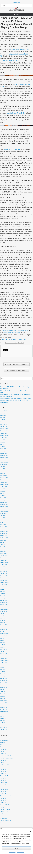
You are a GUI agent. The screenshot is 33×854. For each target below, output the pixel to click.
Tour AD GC (3, 769)
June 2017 (3, 640)
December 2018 (4, 602)
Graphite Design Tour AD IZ (15, 113)
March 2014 (3, 725)
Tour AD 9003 (3, 749)
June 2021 (3, 544)
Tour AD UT (3, 802)
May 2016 (2, 669)
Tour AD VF (3, 807)
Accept (16, 848)
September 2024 (4, 462)
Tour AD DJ (3, 760)
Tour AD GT (3, 773)
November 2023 (4, 480)
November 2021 (4, 533)
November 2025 (4, 431)
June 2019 (3, 589)
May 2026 (2, 417)
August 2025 (3, 437)
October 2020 (3, 560)
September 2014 (4, 711)
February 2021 (3, 553)
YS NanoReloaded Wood (6, 820)
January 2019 (3, 600)
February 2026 (3, 424)
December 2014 (4, 705)
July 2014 (2, 716)
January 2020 (3, 573)
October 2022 (3, 509)
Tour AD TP (3, 798)
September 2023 (4, 484)
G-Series (2, 742)
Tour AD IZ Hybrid (4, 787)
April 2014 (2, 723)
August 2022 (3, 513)
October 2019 (3, 580)
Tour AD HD (3, 778)
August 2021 (3, 540)
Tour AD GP (3, 771)
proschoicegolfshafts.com (11, 332)
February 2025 (3, 451)
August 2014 (3, 714)
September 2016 (4, 660)
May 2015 (2, 694)
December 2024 (4, 455)
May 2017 (2, 642)
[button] (30, 831)
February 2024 (3, 475)
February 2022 (3, 526)
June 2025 (3, 442)
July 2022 (2, 515)
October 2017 (3, 631)
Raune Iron (3, 747)
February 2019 (3, 598)
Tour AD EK (3, 762)
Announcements (4, 738)
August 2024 (3, 464)
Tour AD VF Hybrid (5, 809)
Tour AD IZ (21, 343)
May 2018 (2, 618)
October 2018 (3, 607)
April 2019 (2, 593)
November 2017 (4, 629)
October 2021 (3, 535)
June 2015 (3, 691)
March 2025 (3, 448)
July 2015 (2, 689)
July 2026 (2, 413)
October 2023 (3, 482)
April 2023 (2, 495)
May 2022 (2, 520)
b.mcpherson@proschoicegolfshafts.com (15, 330)
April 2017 (2, 645)
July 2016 (2, 665)
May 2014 (2, 720)
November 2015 (4, 680)
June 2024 (3, 469)
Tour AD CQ (3, 753)
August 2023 (3, 486)
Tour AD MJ (3, 791)
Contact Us (16, 2)
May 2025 (2, 444)
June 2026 (3, 415)
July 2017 (2, 638)
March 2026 (3, 422)
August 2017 (3, 636)
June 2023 (3, 491)
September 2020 (4, 562)
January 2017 (3, 651)
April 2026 (2, 420)
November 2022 (4, 506)
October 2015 (3, 682)
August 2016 (3, 662)
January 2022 (3, 529)
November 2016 (4, 656)
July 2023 (2, 489)
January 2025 (3, 453)
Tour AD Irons (3, 782)
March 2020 (3, 569)
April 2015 (2, 696)
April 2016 (2, 671)
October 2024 (3, 460)
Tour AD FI (3, 767)
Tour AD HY (3, 780)
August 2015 (3, 687)
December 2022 (4, 504)
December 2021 (4, 531)
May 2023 (2, 493)
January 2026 (3, 426)
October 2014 (3, 709)
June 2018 (3, 616)
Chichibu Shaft (4, 740)
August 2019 (3, 584)
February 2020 (3, 571)
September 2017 (4, 633)
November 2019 (4, 578)
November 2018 (4, 604)
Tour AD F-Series (4, 764)
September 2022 (4, 511)
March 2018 (3, 622)
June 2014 (3, 718)
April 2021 (2, 549)
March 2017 (3, 647)
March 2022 (3, 524)
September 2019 (4, 582)
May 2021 (2, 546)
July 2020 (2, 567)
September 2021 (4, 538)
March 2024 (3, 473)
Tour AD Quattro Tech (5, 796)
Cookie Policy (12, 852)
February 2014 (3, 727)
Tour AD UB (3, 800)
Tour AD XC (3, 816)
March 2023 (3, 497)
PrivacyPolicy (20, 852)
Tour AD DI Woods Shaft (11, 343)
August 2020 (3, 564)
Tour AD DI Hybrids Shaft (6, 756)
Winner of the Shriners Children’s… (16, 364)
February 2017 (3, 649)
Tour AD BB (3, 751)
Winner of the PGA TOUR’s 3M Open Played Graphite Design (15, 398)
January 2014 (3, 729)
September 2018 (4, 609)
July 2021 (2, 542)
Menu (17, 14)
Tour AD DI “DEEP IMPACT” (12, 149)
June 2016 (3, 667)
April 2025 (2, 446)
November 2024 (4, 457)
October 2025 (3, 433)
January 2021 (3, 555)
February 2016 (3, 676)
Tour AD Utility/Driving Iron (6, 805)
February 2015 (3, 700)
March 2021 (3, 551)
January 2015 (3, 702)
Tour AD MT (3, 793)
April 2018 (2, 620)
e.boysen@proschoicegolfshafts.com (14, 339)
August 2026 (3, 411)
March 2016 (3, 674)
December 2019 (4, 576)
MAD (1, 744)
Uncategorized (3, 818)
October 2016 (3, 658)
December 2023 (4, 477)
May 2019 (2, 591)
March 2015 (3, 698)
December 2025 (4, 428)
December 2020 (4, 558)
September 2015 (4, 685)
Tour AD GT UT (4, 776)
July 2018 (2, 613)
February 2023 (3, 500)
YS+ (1, 822)
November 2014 (4, 707)
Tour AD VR (3, 813)
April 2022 (2, 522)
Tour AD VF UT (4, 811)
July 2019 (2, 587)
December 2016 (4, 653)
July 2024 (2, 466)
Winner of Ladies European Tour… (17, 370)
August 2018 (3, 611)
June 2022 (3, 518)
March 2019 (3, 596)
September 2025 (4, 435)
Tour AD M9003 (4, 789)
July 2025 (2, 440)
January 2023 (3, 502)
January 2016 (3, 678)
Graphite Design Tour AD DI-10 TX (12, 61)
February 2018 (3, 625)
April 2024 (2, 471)
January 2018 (3, 627)
